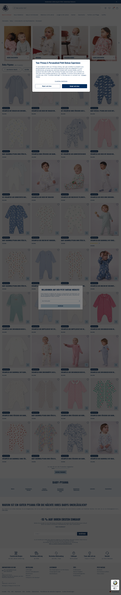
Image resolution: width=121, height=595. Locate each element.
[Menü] (118, 581)
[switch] (115, 588)
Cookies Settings (61, 81)
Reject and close (46, 86)
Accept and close (74, 86)
